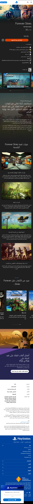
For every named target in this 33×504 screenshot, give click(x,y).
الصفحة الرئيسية (28, 442)
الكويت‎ (26, 492)
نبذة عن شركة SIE (27, 447)
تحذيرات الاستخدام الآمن (24, 422)
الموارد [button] (29, 470)
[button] (16, 80)
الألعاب (22, 442)
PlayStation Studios (27, 451)
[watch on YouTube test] (26, 87)
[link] (16, 306)
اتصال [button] (29, 473)
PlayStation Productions (26, 453)
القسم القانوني (29, 495)
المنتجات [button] (29, 461)
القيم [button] (29, 464)
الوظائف (29, 449)
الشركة (29, 455)
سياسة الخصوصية (25, 495)
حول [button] (30, 445)
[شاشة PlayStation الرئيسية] (16, 2)
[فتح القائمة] (31, 2)
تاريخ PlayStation (27, 457)
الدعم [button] (29, 467)
